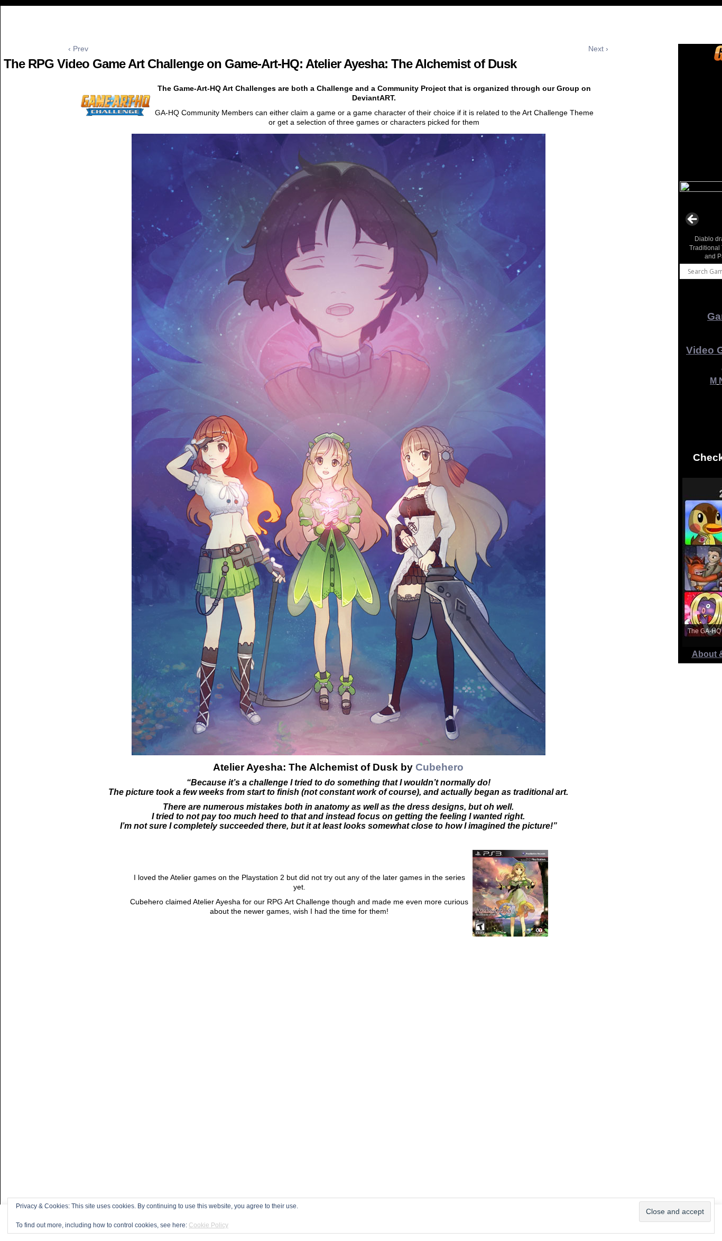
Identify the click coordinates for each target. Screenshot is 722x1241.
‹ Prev (78, 48)
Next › (598, 48)
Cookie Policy (208, 1225)
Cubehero (439, 767)
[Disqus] (338, 1101)
